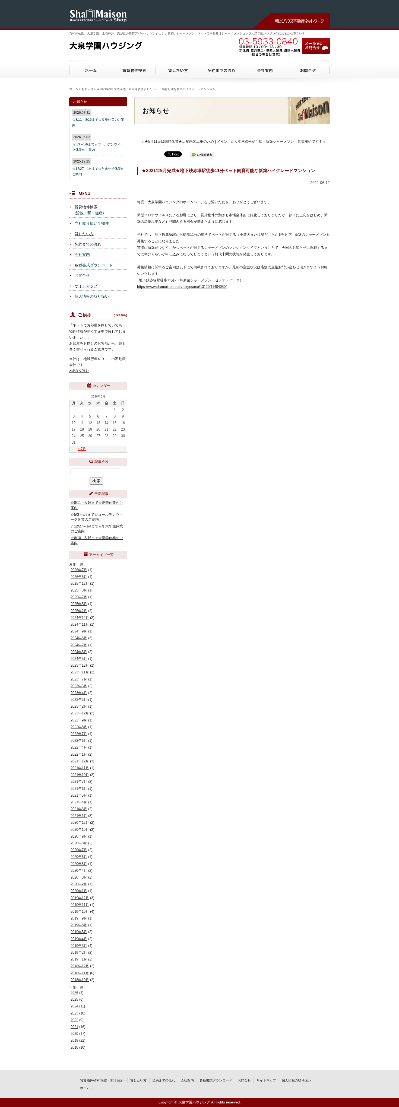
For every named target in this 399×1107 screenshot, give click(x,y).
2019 (74, 1040)
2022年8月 (79, 727)
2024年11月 (80, 624)
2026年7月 (79, 570)
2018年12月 (80, 966)
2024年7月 (79, 645)
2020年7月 (79, 850)
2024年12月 (80, 618)
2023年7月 (79, 679)
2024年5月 (79, 659)
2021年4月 (79, 802)
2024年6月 (79, 652)
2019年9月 (79, 918)
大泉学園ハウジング (120, 45)
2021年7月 (79, 782)
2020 (74, 1034)
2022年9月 (79, 720)
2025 (74, 999)
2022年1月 (79, 754)
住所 (99, 213)
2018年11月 (80, 973)
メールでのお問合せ (316, 46)
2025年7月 (79, 597)
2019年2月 (79, 952)
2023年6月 (79, 686)
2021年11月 (80, 768)
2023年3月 (79, 700)
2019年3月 (79, 946)
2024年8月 (79, 638)
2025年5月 (79, 604)
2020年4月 (79, 871)
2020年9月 (79, 836)
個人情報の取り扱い (92, 296)
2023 (74, 1013)
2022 (74, 1020)
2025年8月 (79, 590)
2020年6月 (79, 857)
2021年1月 (79, 816)
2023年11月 (80, 672)
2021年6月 (79, 789)
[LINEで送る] (202, 154)
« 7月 (82, 449)
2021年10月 (80, 775)
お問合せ (308, 69)
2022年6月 (79, 741)
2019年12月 (80, 898)
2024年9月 (79, 631)
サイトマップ (86, 286)
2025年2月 (79, 611)
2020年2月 (79, 884)
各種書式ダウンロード (94, 265)
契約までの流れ (221, 69)
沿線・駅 (83, 213)
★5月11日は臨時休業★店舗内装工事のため (179, 141)
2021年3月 (79, 809)
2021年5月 (79, 795)
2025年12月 (80, 583)
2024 (74, 1006)
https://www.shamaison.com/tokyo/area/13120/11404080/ (182, 287)
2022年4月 (79, 747)
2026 (74, 993)
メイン (222, 141)
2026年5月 (79, 577)
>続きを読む (79, 371)
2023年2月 (79, 706)
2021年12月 (80, 761)
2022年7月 (79, 734)
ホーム (91, 69)
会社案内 (264, 69)
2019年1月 (79, 959)
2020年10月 (80, 830)
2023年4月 (79, 693)
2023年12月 (80, 665)
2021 (74, 1027)
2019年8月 (79, 925)
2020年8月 (79, 843)
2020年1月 (79, 891)
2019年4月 (79, 939)
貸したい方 (177, 69)
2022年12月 (80, 713)
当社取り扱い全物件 (92, 223)
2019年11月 (80, 905)
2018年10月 (80, 980)
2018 (74, 1047)
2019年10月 (80, 911)
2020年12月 (80, 822)
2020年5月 (79, 864)
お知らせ (87, 89)
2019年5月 (79, 932)
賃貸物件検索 (134, 69)
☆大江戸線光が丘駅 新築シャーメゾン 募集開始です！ (276, 141)
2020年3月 (79, 877)
